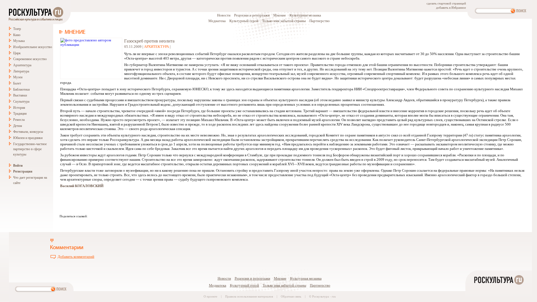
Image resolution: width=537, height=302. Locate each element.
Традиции (20, 113)
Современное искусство (30, 59)
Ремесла (19, 120)
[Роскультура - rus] (498, 300)
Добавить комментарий (76, 256)
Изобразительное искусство (32, 47)
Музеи (17, 77)
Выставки (20, 95)
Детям (17, 126)
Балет (17, 83)
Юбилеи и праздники (28, 138)
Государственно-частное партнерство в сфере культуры (30, 149)
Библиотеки (21, 89)
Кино (16, 35)
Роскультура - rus (324, 296)
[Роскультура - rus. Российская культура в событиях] (35, 21)
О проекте (210, 296)
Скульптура (21, 101)
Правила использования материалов (249, 296)
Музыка (19, 41)
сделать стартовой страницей (446, 3)
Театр (17, 29)
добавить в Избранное (451, 7)
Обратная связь (291, 296)
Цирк (17, 53)
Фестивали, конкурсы (28, 132)
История (19, 108)
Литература (21, 71)
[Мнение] (76, 32)
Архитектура (22, 65)
